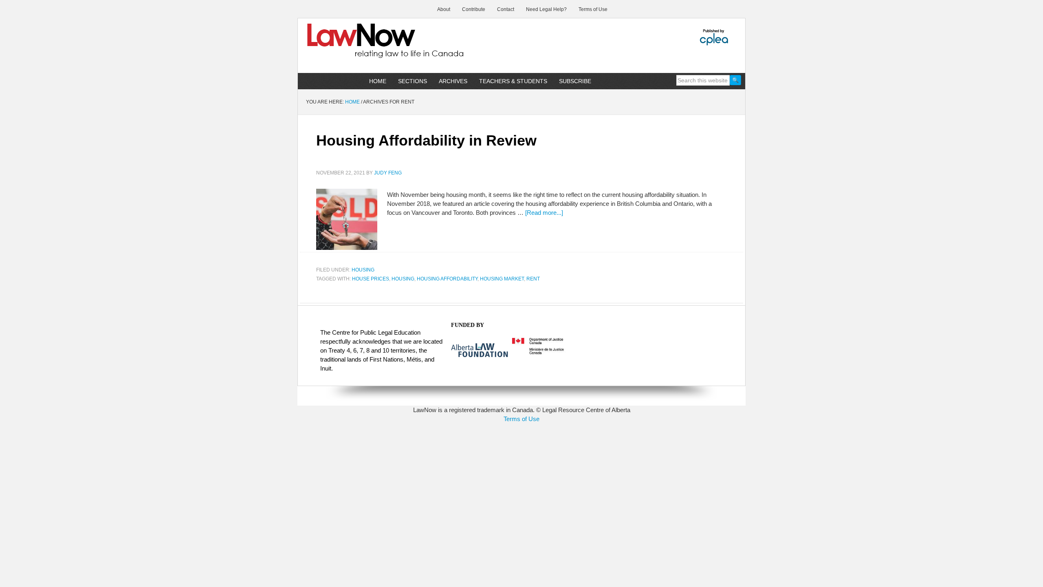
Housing (363, 270)
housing (403, 279)
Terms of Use (521, 418)
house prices (370, 279)
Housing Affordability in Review (426, 140)
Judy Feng (388, 173)
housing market (502, 279)
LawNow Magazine (367, 46)
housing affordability (447, 279)
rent (533, 279)
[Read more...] (544, 212)
